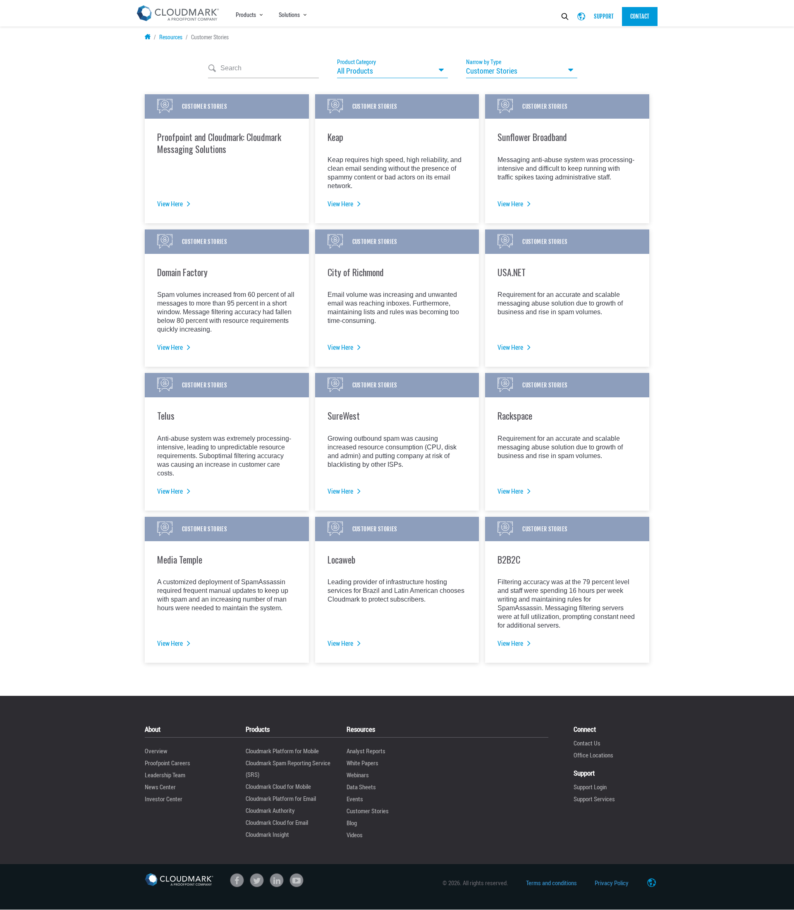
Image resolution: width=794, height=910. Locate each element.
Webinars (358, 775)
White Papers (362, 763)
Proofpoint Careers (167, 763)
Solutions (289, 15)
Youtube (296, 880)
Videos (355, 835)
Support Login (590, 787)
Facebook (237, 880)
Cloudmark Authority (270, 810)
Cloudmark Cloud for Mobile (278, 786)
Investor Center (163, 799)
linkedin (277, 880)
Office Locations (593, 755)
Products (246, 15)
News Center (160, 787)
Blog (352, 823)
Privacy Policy (612, 883)
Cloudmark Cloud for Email (277, 822)
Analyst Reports (366, 751)
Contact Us (587, 743)
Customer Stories (368, 811)
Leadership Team (165, 775)
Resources (170, 37)
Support (604, 16)
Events (355, 799)
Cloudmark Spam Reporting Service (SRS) (288, 769)
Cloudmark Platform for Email (281, 798)
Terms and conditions (551, 883)
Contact (639, 16)
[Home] (179, 879)
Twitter (257, 880)
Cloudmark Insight (267, 834)
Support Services (594, 799)
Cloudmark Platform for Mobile (282, 751)
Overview (156, 751)
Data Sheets (361, 787)
